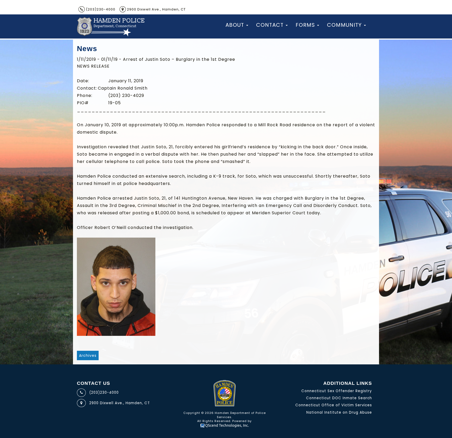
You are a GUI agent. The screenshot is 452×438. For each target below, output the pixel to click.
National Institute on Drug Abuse (339, 412)
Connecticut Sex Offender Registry (336, 390)
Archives (88, 355)
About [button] (234, 25)
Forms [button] (305, 25)
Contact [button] (270, 25)
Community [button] (344, 25)
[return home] (110, 26)
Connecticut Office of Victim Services (333, 405)
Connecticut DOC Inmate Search (339, 398)
